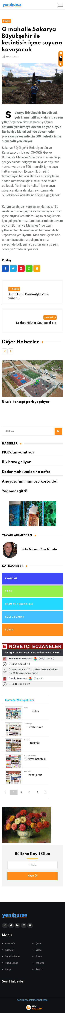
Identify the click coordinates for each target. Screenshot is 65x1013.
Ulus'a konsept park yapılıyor (26, 402)
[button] (5, 351)
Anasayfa (10, 943)
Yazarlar (40, 963)
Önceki (15, 289)
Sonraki (48, 317)
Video (39, 950)
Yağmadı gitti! (14, 491)
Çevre (38, 943)
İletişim (39, 969)
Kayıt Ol (32, 876)
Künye (8, 969)
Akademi (9, 950)
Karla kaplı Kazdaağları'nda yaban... (28, 296)
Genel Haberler (12, 956)
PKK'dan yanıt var (18, 452)
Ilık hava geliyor (16, 462)
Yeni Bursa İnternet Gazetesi (32, 999)
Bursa (39, 956)
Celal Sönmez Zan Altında (39, 549)
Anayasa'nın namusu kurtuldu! (29, 481)
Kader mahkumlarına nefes (26, 472)
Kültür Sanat (11, 963)
